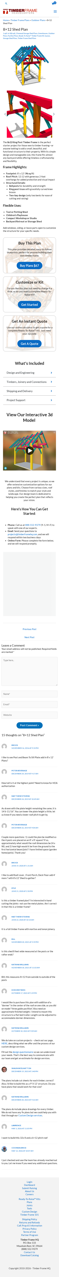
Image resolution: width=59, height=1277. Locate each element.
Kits (38, 1199)
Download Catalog (29, 1255)
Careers (30, 1194)
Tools (29, 1208)
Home (6, 20)
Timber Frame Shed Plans (27, 38)
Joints (29, 1205)
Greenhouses (43, 33)
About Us (29, 1191)
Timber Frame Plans (20, 20)
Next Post (29, 637)
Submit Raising (29, 1188)
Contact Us (29, 1252)
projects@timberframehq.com (22, 534)
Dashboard (29, 1185)
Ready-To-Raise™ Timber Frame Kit (31, 36)
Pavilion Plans (13, 36)
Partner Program (29, 1235)
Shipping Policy (29, 1219)
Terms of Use (29, 1232)
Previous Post (29, 629)
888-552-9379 (32, 525)
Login (29, 1182)
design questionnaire (23, 1052)
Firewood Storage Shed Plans (27, 33)
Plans (29, 1202)
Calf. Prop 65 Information (29, 1225)
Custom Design (29, 1211)
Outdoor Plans (38, 20)
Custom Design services (30, 1115)
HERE (4, 1043)
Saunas (47, 36)
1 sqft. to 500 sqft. (9, 33)
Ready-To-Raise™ (27, 1199)
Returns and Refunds (29, 1222)
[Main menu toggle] (55, 11)
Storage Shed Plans (10, 38)
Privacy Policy (30, 1229)
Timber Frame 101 (29, 1214)
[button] (6, 3)
